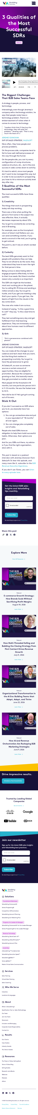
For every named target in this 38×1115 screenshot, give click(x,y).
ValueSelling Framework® (9, 904)
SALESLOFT (27, 140)
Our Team (5, 1013)
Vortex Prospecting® (8, 907)
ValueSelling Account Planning (11, 914)
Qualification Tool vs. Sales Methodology (14, 1010)
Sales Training (6, 976)
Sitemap (20, 1108)
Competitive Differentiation (10, 911)
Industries (5, 992)
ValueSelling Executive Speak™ (11, 954)
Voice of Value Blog (7, 1064)
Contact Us (5, 1030)
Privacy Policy (24, 520)
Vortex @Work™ (6, 961)
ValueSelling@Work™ (8, 957)
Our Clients (5, 1039)
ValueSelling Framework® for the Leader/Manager (17, 925)
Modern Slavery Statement (8, 1108)
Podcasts (4, 1078)
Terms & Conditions (24, 1104)
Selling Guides (6, 1068)
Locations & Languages (8, 995)
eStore (4, 1081)
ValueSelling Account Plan (9, 943)
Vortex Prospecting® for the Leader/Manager (15, 929)
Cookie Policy (14, 1104)
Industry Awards (6, 1046)
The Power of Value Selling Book (11, 1061)
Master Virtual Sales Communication (13, 964)
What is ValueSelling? (8, 1006)
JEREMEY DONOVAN (10, 138)
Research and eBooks (8, 1071)
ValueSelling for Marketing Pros (11, 917)
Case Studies (5, 1043)
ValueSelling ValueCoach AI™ (10, 936)
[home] (10, 3)
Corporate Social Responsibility (11, 1027)
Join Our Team (6, 1017)
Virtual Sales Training (8, 979)
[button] (33, 3)
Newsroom (5, 1020)
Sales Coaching (6, 982)
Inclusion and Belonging (9, 1023)
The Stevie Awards (7, 1049)
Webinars (4, 1074)
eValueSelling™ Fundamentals (11, 951)
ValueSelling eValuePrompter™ (11, 940)
